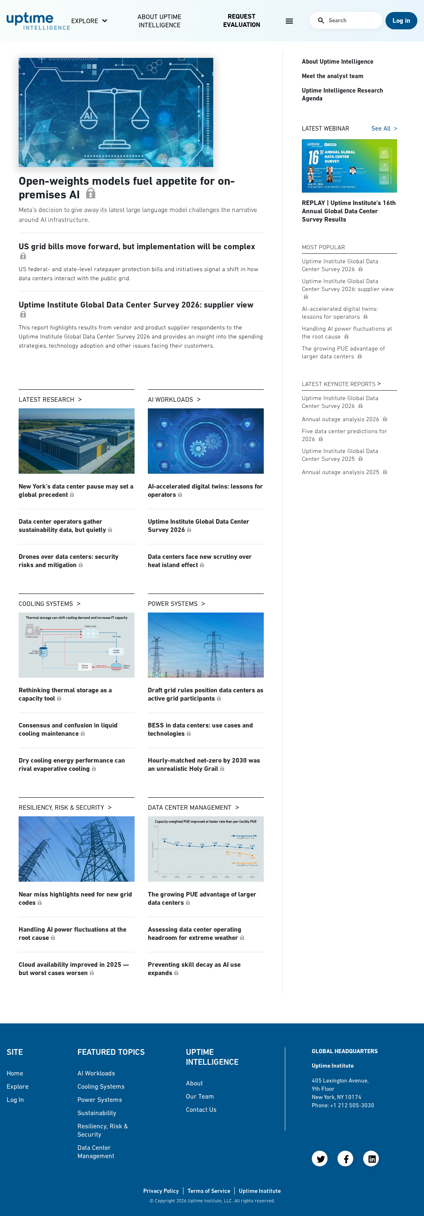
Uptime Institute (260, 1190)
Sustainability (96, 1112)
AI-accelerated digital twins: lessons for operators (340, 312)
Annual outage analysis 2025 (341, 471)
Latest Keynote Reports (339, 383)
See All (380, 128)
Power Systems (173, 603)
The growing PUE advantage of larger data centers (343, 352)
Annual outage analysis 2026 (341, 418)
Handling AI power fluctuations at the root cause (347, 332)
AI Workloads (170, 399)
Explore (84, 20)
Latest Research (46, 399)
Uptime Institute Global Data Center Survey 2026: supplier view (348, 284)
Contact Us (201, 1109)
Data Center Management (189, 807)
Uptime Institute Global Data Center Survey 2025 (340, 454)
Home (15, 1073)
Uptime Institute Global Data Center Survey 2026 (340, 265)
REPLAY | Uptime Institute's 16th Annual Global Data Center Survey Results (349, 211)
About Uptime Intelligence (159, 21)
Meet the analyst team (333, 76)
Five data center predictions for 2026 (344, 434)
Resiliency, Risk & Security (61, 807)
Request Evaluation (241, 20)
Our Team (200, 1096)
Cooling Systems (46, 603)
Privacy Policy (161, 1190)
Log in (15, 1099)
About (194, 1083)
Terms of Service (209, 1190)
